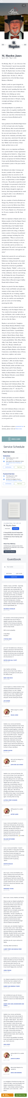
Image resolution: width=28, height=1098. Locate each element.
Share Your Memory (10, 551)
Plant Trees (19, 467)
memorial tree (20, 426)
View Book (7, 528)
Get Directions (8, 467)
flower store (19, 429)
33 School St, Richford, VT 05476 (14, 480)
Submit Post (14, 577)
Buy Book (15, 528)
